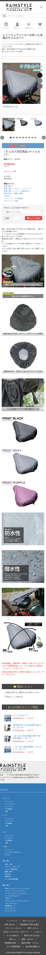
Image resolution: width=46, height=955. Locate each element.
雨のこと (12, 939)
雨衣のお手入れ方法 (31, 935)
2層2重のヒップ (10, 906)
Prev (2, 138)
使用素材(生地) (10, 943)
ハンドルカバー (20, 715)
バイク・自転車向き (22, 191)
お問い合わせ (9, 924)
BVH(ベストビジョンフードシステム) (17, 888)
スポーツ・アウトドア (23, 188)
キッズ (4, 832)
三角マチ (8, 898)
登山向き (8, 874)
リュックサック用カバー (13, 852)
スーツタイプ (9, 838)
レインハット (9, 850)
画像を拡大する (11, 106)
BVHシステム (33, 928)
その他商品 (18, 198)
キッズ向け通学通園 (11, 879)
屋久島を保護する (32, 946)
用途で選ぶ (8, 186)
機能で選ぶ (6, 885)
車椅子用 (8, 876)
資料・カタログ (28, 939)
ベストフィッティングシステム (15, 891)
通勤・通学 (18, 193)
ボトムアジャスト (11, 911)
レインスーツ (9, 806)
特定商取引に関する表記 (29, 924)
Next (44, 138)
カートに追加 (34, 218)
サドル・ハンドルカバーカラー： (17, 207)
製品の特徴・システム (30, 943)
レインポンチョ (10, 804)
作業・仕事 (8, 864)
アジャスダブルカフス (12, 896)
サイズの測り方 (13, 935)
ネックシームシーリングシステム (16, 893)
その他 (6, 196)
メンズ (4, 815)
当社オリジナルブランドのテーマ (16, 931)
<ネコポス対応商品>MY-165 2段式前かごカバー (27, 737)
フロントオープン (11, 903)
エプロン (8, 854)
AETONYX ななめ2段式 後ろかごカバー (27, 726)
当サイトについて (29, 920)
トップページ (12, 920)
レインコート (9, 801)
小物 (16, 200)
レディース (8, 198)
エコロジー (38, 931)
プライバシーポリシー (13, 928)
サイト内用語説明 (13, 946)
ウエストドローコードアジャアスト (16, 901)
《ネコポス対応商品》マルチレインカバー (27, 747)
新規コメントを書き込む (15, 696)
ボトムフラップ (10, 908)
